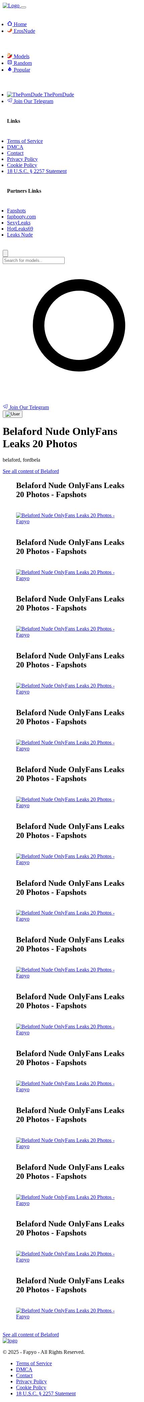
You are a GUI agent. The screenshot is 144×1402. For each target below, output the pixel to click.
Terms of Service (34, 1363)
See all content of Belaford (31, 471)
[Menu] (23, 7)
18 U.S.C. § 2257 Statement (46, 1393)
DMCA (24, 1369)
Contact (24, 1375)
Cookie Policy (31, 1387)
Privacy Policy (31, 1381)
